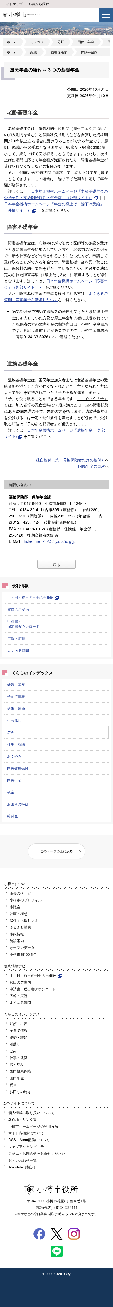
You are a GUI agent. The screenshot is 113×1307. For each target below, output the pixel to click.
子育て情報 (16, 696)
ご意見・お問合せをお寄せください (36, 1153)
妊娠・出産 (16, 684)
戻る (56, 564)
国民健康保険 (18, 768)
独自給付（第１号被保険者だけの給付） (70, 459)
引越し (15, 1044)
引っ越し (14, 720)
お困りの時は (18, 804)
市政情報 (17, 933)
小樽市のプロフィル (26, 899)
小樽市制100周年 (23, 954)
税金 (10, 792)
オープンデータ (22, 947)
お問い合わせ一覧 (22, 1160)
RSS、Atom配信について (28, 1139)
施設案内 (17, 940)
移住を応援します (24, 920)
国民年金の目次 (91, 466)
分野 (60, 42)
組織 (33, 52)
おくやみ (14, 756)
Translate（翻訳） (22, 1167)
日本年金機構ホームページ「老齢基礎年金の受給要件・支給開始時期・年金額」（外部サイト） (56, 194)
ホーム (12, 42)
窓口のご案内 (18, 609)
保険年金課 (89, 52)
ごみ (10, 732)
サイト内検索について (26, 1132)
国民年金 (14, 780)
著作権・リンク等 (22, 1119)
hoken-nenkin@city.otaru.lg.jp (49, 541)
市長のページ (20, 893)
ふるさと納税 (20, 927)
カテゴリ (37, 42)
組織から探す (39, 4)
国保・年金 (86, 42)
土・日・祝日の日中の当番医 (30, 597)
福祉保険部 (59, 52)
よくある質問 (18, 650)
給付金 (12, 816)
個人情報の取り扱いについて (31, 1112)
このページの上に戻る (56, 851)
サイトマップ (12, 4)
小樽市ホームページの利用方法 (33, 1126)
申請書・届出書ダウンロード (23, 624)
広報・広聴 (16, 638)
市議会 (15, 906)
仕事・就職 (16, 744)
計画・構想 (18, 913)
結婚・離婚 (16, 708)
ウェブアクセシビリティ (27, 1146)
